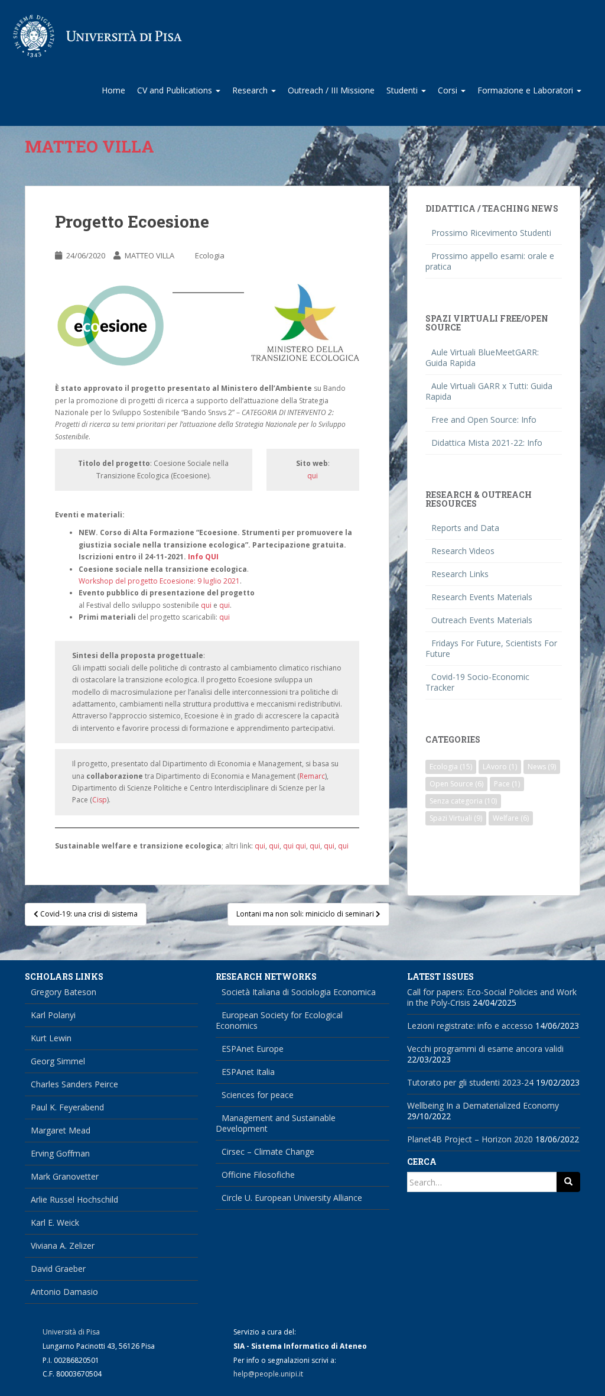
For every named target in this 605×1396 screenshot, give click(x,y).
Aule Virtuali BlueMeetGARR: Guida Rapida (482, 357)
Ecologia (210, 255)
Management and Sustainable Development (276, 1123)
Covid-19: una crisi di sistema (88, 914)
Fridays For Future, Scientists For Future (491, 648)
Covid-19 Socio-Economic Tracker (477, 682)
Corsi (449, 90)
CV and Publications (175, 90)
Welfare (511, 818)
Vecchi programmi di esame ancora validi (485, 1048)
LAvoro (500, 767)
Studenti (403, 90)
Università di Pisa (71, 1332)
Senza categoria (463, 801)
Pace (507, 784)
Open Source (456, 784)
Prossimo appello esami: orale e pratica (489, 261)
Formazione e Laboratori (526, 90)
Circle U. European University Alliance (292, 1197)
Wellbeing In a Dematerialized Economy (483, 1105)
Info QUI (203, 557)
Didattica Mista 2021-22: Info (486, 442)
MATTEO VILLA (149, 255)
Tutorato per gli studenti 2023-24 (470, 1082)
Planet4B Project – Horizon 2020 (470, 1139)
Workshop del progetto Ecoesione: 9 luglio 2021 (159, 581)
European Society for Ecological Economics (279, 1020)
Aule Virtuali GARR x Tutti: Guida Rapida (488, 391)
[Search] (568, 1182)
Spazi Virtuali (456, 818)
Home (113, 90)
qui (312, 476)
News (542, 767)
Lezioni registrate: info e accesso (470, 1025)
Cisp (99, 800)
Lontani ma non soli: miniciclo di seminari (306, 914)
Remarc (312, 776)
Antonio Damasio (64, 1291)
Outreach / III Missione (331, 90)
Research (251, 90)
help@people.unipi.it (268, 1374)
